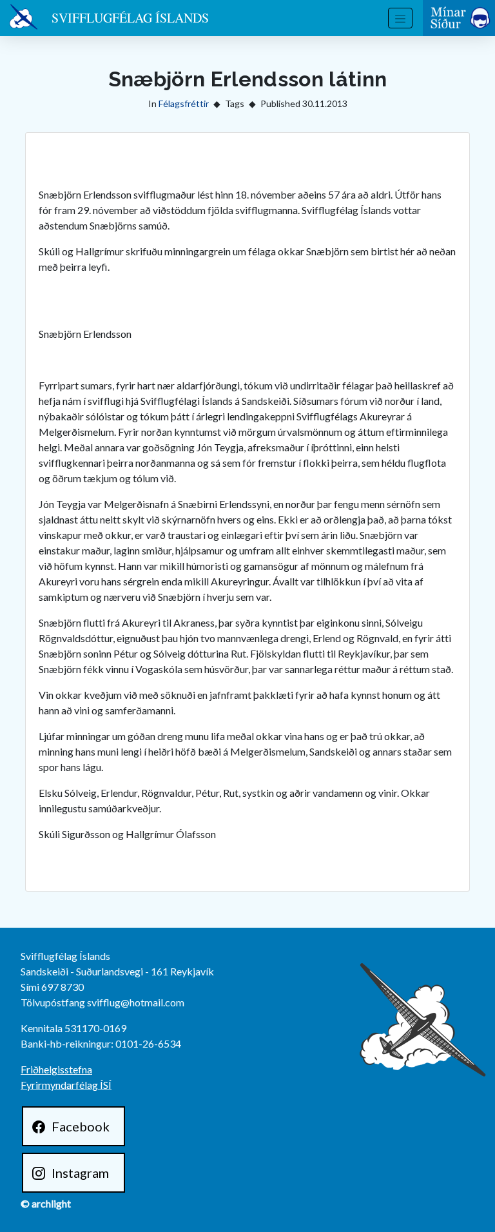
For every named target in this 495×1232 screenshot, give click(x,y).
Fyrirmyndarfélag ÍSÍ (66, 1085)
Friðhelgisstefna (56, 1069)
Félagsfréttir (184, 103)
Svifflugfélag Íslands (130, 17)
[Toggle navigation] (400, 18)
